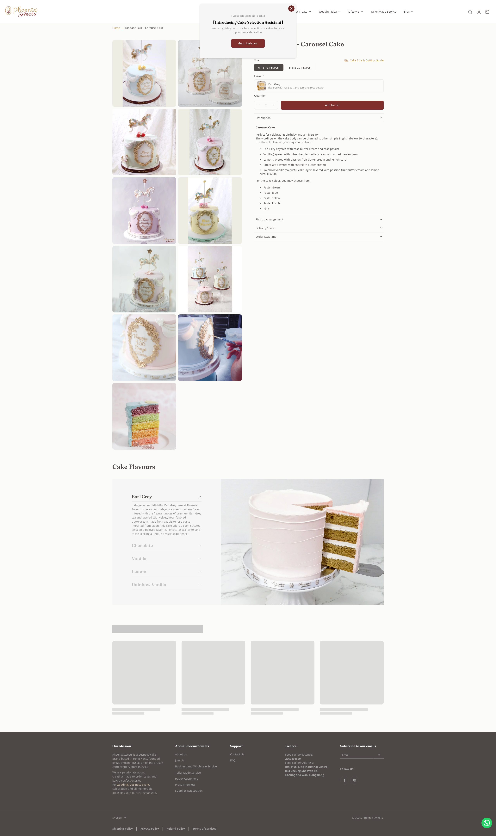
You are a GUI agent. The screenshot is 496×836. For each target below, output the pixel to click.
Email (345, 755)
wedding (122, 784)
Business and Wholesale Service (196, 766)
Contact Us (237, 754)
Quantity (259, 95)
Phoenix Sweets (373, 818)
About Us (181, 754)
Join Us (179, 760)
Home (116, 28)
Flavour (259, 76)
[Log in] (478, 12)
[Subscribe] (379, 755)
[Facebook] (344, 780)
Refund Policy (176, 828)
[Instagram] (354, 780)
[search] (470, 11)
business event (139, 784)
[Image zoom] (144, 73)
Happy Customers (186, 778)
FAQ (232, 760)
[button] (332, 105)
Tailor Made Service (188, 772)
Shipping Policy (122, 828)
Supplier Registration (189, 790)
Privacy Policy (149, 828)
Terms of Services (204, 828)
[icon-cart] (487, 11)
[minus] (258, 105)
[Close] (291, 8)
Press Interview (185, 784)
